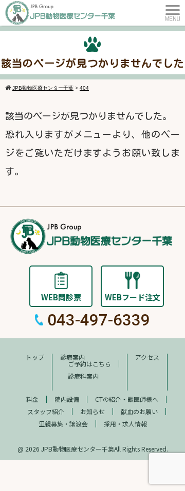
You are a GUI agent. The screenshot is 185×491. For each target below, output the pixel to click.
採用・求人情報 (125, 423)
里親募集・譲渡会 (63, 423)
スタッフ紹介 (45, 411)
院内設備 (66, 399)
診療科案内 (83, 376)
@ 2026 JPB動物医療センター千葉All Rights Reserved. (92, 448)
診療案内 (72, 357)
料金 (32, 399)
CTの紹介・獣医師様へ (126, 399)
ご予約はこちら (89, 363)
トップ (35, 357)
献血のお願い (139, 411)
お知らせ (92, 411)
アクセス (147, 357)
